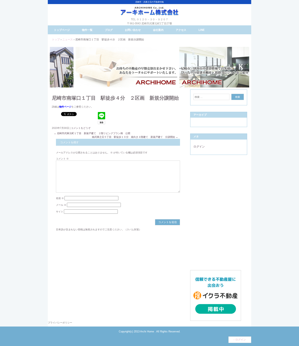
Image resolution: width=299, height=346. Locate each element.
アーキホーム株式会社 (149, 14)
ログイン (199, 146)
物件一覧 (87, 29)
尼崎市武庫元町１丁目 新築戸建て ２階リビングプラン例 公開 (92, 133)
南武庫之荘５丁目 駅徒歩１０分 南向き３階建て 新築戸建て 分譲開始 (135, 137)
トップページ (62, 29)
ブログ (109, 29)
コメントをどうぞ (81, 128)
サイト (59, 211)
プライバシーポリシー (60, 322)
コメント (62, 158)
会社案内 (158, 29)
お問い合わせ (133, 29)
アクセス (181, 29)
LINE (202, 29)
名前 (60, 198)
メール (61, 205)
